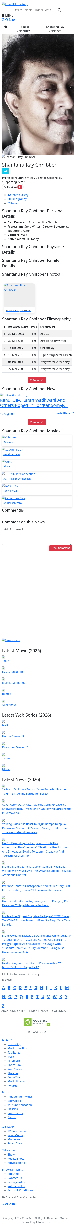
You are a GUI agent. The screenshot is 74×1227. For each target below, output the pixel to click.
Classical (13, 1109)
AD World (8, 1127)
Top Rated (14, 1052)
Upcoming (14, 1044)
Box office (14, 1077)
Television (8, 1150)
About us (13, 1174)
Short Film (14, 1065)
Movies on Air (16, 1163)
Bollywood (14, 1101)
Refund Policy (16, 1186)
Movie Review (16, 1081)
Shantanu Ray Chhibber (55, 29)
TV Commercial (17, 1131)
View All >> (37, 380)
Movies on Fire (17, 1048)
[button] (37, 15)
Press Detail (15, 1143)
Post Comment (61, 548)
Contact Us (15, 1178)
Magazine (14, 1139)
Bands (12, 1117)
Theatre (13, 1073)
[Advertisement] (37, 599)
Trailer (12, 1057)
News (14, 203)
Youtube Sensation (20, 1105)
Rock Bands (15, 1113)
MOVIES (7, 1040)
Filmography (18, 199)
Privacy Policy (16, 1182)
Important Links (12, 1170)
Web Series (15, 1069)
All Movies (14, 1061)
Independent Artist (20, 1096)
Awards (12, 1085)
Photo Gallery (19, 195)
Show (11, 1154)
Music (6, 1092)
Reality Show (16, 1159)
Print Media (15, 1135)
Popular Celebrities (24, 29)
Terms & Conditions (20, 1190)
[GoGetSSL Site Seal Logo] (37, 1022)
